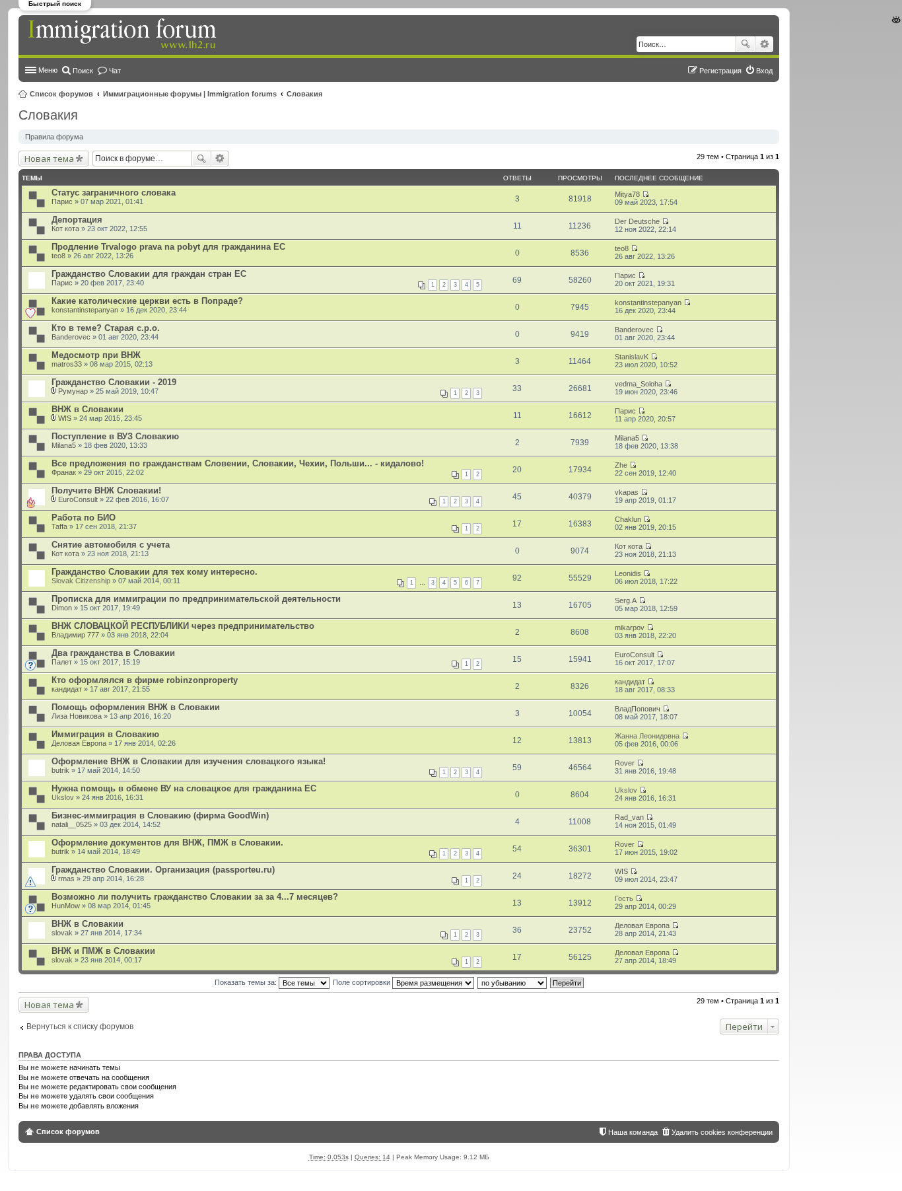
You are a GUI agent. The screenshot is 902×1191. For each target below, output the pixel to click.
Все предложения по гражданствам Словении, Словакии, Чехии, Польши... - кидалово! (238, 463)
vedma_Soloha (638, 384)
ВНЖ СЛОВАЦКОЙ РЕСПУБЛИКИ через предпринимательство (183, 626)
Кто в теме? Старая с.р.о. (106, 328)
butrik (60, 770)
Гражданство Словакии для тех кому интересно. (155, 572)
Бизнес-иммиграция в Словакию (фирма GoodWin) (160, 815)
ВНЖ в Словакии (87, 924)
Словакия (304, 94)
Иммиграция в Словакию (105, 734)
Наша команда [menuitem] (633, 1132)
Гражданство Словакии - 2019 (114, 382)
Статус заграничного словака (114, 193)
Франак (64, 472)
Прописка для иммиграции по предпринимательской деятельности (196, 599)
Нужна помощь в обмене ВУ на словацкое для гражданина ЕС (184, 788)
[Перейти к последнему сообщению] (645, 194)
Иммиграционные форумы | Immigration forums (190, 94)
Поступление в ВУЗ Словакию (115, 436)
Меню (47, 70)
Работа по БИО (84, 518)
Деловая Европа (79, 743)
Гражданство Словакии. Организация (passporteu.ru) (163, 870)
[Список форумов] (123, 34)
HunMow (66, 906)
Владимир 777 (75, 635)
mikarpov (629, 628)
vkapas (627, 492)
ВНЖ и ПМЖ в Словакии (103, 951)
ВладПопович (637, 709)
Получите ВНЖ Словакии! (106, 490)
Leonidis (628, 573)
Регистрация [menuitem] (720, 71)
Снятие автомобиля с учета (111, 545)
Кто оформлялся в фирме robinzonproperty (145, 680)
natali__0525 (72, 824)
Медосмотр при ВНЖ (96, 355)
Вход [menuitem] (764, 71)
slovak (62, 933)
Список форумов (61, 94)
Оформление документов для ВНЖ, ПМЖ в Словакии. (167, 843)
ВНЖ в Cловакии (87, 409)
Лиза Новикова (77, 716)
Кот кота (65, 229)
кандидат (67, 689)
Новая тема (49, 158)
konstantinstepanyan (85, 310)
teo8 (58, 256)
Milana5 (64, 445)
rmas (66, 879)
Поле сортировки (362, 982)
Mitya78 (627, 194)
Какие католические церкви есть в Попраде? (147, 301)
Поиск (745, 44)
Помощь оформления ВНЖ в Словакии (136, 707)
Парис (62, 201)
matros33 (67, 364)
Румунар (73, 391)
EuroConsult (78, 499)
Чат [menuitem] (115, 71)
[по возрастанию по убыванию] (512, 982)
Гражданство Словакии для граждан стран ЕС (149, 274)
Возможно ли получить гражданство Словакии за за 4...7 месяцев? (195, 897)
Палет (62, 662)
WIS (64, 418)
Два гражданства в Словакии (113, 653)
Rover (625, 763)
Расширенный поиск (764, 44)
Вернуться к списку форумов (79, 1026)
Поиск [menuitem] (83, 71)
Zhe (621, 465)
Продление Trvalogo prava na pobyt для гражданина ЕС (168, 247)
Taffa (59, 526)
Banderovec (71, 337)
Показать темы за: (247, 982)
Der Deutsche (637, 221)
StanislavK (631, 357)
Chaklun (628, 519)
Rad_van (629, 817)
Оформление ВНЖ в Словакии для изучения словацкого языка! (189, 761)
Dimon (62, 608)
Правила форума (54, 137)
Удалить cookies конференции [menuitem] (722, 1132)
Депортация (77, 220)
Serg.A (626, 600)
